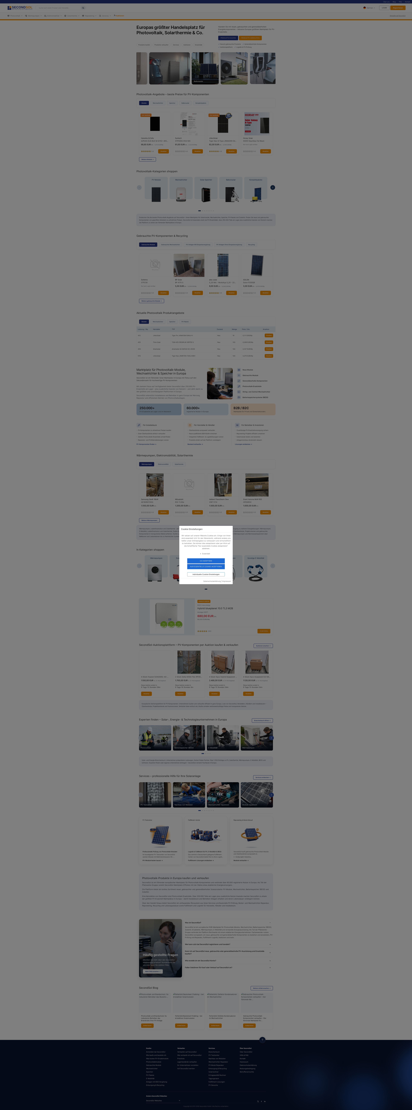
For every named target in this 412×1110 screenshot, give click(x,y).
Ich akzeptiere (206, 561)
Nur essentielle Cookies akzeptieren (206, 566)
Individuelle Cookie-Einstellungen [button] (206, 574)
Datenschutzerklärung (212, 581)
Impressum (226, 581)
